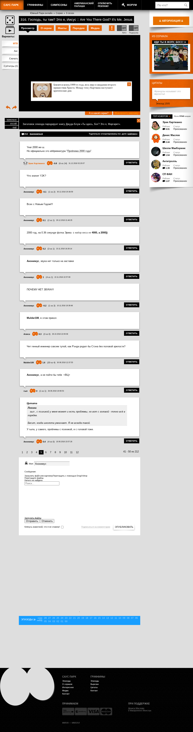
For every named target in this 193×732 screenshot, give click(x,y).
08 (128, 618)
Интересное (68, 687)
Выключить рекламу (126, 113)
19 (82, 618)
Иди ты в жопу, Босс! (170, 42)
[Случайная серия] (10, 20)
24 (62, 618)
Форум (132, 4)
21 (74, 618)
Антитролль (169, 161)
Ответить (131, 162)
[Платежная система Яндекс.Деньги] (68, 711)
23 (66, 618)
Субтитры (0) (11, 66)
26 (53, 618)
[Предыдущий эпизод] (8, 108)
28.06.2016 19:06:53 (56, 391)
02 (58, 621)
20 (78, 618)
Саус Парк (11, 4)
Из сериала (160, 36)
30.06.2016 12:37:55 (65, 362)
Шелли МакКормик (173, 148)
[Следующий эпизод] (14, 108)
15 (99, 618)
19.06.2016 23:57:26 (64, 442)
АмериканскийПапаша (84, 5)
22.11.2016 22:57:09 (62, 277)
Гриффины (35, 4)
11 (71, 452)
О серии (46, 28)
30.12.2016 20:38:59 (65, 192)
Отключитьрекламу (105, 5)
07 (132, 618)
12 (77, 452)
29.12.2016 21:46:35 (64, 220)
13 (107, 618)
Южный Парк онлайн (41, 13)
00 (66, 621)
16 (95, 618)
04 (49, 621)
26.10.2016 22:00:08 (60, 334)
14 (103, 618)
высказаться (36, 134)
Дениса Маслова (136, 708)
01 (62, 621)
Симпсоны (59, 4)
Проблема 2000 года (78, 151)
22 (70, 618)
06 (136, 618)
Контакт (66, 694)
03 (53, 621)
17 (91, 618)
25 (58, 618)
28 (45, 618)
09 (124, 618)
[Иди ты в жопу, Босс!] (171, 69)
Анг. (16, 51)
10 (65, 452)
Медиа (95, 28)
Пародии (79, 28)
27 (49, 618)
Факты (62, 28)
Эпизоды (66, 681)
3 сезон (70, 13)
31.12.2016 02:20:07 (77, 163)
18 (87, 618)
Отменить (47, 521)
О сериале (67, 684)
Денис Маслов (171, 135)
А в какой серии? (98, 113)
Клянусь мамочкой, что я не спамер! (42, 527)
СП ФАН (167, 174)
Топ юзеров (162, 116)
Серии (59, 13)
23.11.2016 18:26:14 (64, 249)
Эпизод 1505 (163, 103)
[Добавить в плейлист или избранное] (10, 30)
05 (45, 621)
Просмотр (27, 28)
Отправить (32, 521)
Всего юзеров (182, 116)
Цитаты (157, 83)
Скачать (13, 58)
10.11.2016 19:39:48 (65, 306)
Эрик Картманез (172, 122)
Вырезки (94, 684)
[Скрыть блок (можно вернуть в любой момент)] (139, 120)
